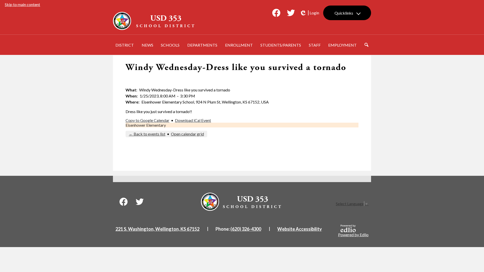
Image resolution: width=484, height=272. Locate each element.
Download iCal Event (193, 120)
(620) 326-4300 (245, 229)
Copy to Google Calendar (147, 120)
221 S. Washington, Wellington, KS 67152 (157, 229)
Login (309, 12)
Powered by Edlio (353, 234)
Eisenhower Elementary (146, 125)
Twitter (291, 13)
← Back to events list (147, 133)
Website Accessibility (299, 229)
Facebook (276, 13)
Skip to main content (22, 4)
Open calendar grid (187, 133)
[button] (124, 45)
